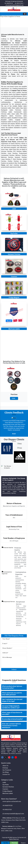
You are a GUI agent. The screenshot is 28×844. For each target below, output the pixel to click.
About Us (5, 765)
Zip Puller (14, 233)
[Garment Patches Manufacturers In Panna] (14, 244)
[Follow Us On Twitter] (5, 757)
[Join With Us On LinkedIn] (12, 757)
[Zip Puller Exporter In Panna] (14, 221)
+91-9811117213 (18, 3)
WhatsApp (14, 843)
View (14, 398)
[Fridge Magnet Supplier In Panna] (14, 287)
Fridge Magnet (14, 297)
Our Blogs (5, 772)
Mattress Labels (14, 329)
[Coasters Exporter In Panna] (14, 266)
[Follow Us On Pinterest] (16, 757)
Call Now (5, 843)
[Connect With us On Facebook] (2, 757)
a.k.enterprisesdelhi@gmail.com (14, 5)
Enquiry (23, 843)
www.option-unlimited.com (11, 801)
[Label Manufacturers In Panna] (14, 199)
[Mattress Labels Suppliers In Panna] (14, 314)
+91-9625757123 (8, 3)
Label (14, 209)
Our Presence (6, 770)
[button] (2, 21)
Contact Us (6, 774)
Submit (14, 669)
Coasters (14, 276)
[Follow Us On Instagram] (9, 757)
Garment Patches (14, 254)
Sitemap (5, 768)
